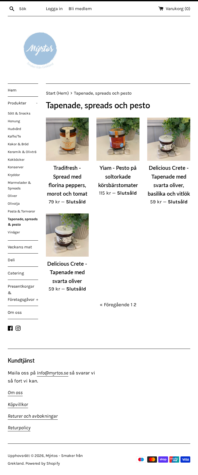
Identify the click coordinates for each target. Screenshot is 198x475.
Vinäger (14, 232)
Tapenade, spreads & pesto (23, 222)
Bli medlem (80, 8)
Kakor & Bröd (18, 144)
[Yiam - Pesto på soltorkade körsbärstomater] (117, 139)
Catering (16, 273)
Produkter (23, 103)
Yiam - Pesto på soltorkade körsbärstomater (118, 176)
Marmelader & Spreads (19, 185)
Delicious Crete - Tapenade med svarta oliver (67, 272)
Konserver (15, 167)
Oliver (12, 196)
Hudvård (14, 129)
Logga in (54, 8)
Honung (14, 121)
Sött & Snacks (19, 113)
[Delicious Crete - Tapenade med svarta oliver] (67, 235)
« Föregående (114, 305)
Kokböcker (16, 160)
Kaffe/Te (14, 136)
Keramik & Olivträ (22, 152)
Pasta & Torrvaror (21, 211)
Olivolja (14, 203)
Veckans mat (20, 246)
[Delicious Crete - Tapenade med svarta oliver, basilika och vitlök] (168, 139)
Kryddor (14, 175)
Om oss (15, 312)
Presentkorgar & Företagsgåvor (23, 293)
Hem (12, 90)
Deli (11, 259)
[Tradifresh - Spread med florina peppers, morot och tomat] (67, 139)
